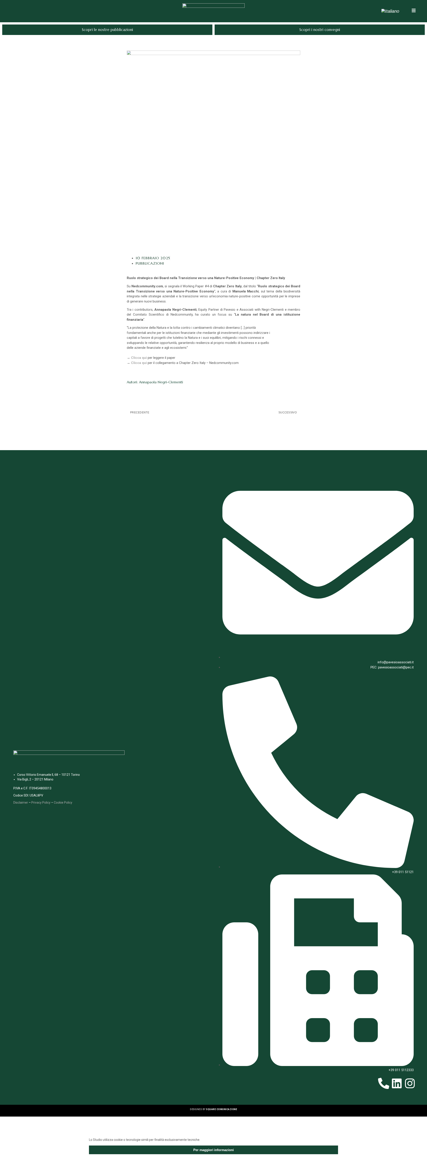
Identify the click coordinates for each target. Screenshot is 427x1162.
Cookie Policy (63, 802)
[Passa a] (390, 11)
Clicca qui (139, 358)
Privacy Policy (40, 802)
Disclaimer (20, 802)
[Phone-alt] (383, 1083)
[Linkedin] (396, 1083)
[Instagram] (409, 1083)
